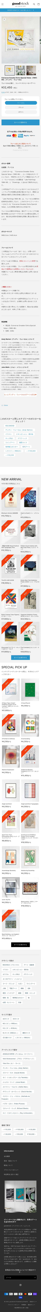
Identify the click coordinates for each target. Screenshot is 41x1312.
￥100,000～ (31, 1134)
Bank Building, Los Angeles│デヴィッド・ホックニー (10, 934)
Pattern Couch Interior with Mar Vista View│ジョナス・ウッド (29, 547)
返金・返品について (10, 1161)
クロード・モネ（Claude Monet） (14, 1073)
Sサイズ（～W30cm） (10, 1028)
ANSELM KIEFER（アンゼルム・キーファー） (18, 1054)
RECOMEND (9, 426)
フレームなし (21, 103)
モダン (20, 983)
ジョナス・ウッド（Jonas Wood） (14, 1082)
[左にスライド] (2, 71)
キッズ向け (9, 438)
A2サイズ (6, 1019)
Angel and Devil (7, 804)
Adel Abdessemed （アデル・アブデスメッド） (19, 1058)
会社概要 (7, 1156)
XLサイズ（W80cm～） (11, 1033)
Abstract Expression (8, 769)
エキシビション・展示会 (24, 434)
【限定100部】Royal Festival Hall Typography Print (10, 546)
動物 (22, 988)
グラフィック (22, 438)
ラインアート (10, 442)
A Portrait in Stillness (8, 738)
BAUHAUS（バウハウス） (11, 965)
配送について (8, 1165)
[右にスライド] (39, 71)
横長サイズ (23, 442)
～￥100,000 (30, 451)
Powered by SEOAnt (20, 150)
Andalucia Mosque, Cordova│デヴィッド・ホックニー (30, 771)
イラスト (8, 434)
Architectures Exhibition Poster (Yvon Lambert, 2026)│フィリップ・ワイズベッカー (29, 837)
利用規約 (23, 1304)
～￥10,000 (7, 1129)
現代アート (26, 447)
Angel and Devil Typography (30, 804)
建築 (19, 993)
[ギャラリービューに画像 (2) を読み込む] (20, 70)
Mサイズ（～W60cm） (10, 1023)
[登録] (35, 1277)
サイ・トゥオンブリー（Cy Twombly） (16, 1077)
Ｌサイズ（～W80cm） (13, 451)
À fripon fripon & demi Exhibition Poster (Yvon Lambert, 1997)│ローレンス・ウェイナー (11, 705)
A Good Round (25, 703)
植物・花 (6, 998)
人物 (4, 988)
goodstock (12, 1301)
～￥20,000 (31, 1129)
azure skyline (6, 899)
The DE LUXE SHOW (7, 580)
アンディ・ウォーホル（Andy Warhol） (19, 430)
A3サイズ (16, 1019)
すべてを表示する (20, 657)
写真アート (13, 988)
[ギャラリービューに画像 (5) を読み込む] (31, 70)
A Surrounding (25, 738)
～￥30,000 (7, 1134)
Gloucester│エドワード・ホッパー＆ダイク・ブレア (10, 648)
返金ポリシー (33, 1301)
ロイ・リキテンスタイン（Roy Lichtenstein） (18, 1113)
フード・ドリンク (8, 983)
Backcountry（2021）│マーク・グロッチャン (29, 902)
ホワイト (21, 112)
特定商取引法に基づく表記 (21, 1307)
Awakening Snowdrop (27, 870)
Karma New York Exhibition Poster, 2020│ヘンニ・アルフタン (30, 581)
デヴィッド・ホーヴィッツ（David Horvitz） (18, 1091)
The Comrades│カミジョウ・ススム (30, 648)
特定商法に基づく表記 (11, 1174)
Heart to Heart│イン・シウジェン (30, 513)
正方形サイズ (7, 1037)
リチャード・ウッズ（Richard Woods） (16, 1108)
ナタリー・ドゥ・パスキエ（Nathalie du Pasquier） (16, 1097)
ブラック (21, 107)
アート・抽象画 (29, 965)
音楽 (19, 1002)
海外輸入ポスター (11, 447)
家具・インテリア (8, 993)
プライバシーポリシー (11, 1170)
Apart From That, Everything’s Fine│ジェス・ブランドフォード (11, 836)
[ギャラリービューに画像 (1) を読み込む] (10, 70)
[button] (2, 4)
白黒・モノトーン (8, 1002)
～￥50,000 (9, 455)
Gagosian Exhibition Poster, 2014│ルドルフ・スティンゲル (30, 615)
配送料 (3, 92)
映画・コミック (30, 993)
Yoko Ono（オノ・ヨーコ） (12, 1063)
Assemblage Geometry (9, 870)
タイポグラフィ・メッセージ (12, 979)
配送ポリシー (31, 1304)
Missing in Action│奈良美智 (9, 513)
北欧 (29, 988)
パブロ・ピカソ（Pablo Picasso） (14, 1103)
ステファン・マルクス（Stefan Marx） (16, 1087)
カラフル (6, 974)
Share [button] (6, 405)
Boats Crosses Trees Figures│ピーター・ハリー (10, 615)
